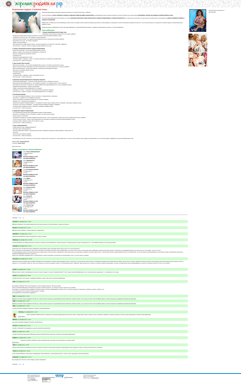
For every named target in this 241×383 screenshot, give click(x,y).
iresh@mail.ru (33, 379)
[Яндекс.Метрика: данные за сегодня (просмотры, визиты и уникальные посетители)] (68, 377)
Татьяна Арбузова (24, 141)
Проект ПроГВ (21, 143)
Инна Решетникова (95, 377)
